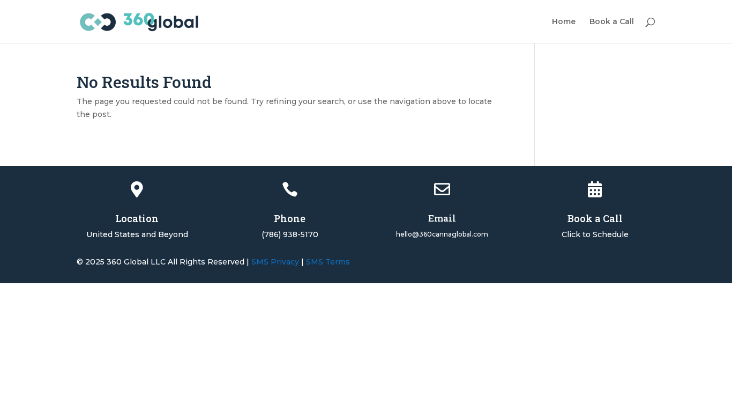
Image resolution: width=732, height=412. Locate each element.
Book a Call (611, 22)
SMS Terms (328, 262)
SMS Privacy (275, 262)
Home (564, 22)
